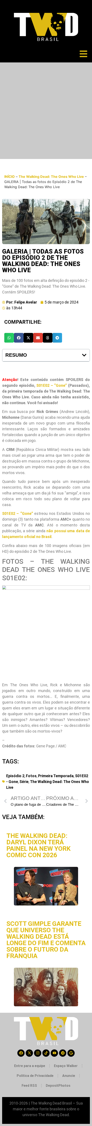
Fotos (31, 776)
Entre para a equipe (29, 1066)
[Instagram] (37, 1053)
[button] (9, 338)
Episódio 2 (15, 776)
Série (23, 781)
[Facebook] (21, 1053)
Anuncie (68, 1076)
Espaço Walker (66, 1066)
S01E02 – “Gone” (51, 385)
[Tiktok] (46, 1053)
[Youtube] (54, 1053)
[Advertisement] (46, 111)
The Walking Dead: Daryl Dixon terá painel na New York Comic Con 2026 (38, 845)
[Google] (71, 1053)
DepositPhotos (58, 1086)
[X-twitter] (29, 1053)
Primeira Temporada (56, 776)
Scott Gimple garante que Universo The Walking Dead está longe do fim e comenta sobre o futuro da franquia (46, 940)
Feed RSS (29, 1086)
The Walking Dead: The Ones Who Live (51, 176)
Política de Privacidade (35, 1076)
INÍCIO (9, 176)
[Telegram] (62, 1053)
